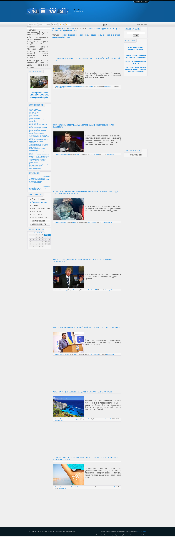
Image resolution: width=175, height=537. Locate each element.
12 (49, 239)
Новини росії (32, 113)
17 (42, 241)
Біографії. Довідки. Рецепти (37, 160)
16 (39, 241)
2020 (64, 28)
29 (36, 246)
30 (39, 246)
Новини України (33, 109)
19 (49, 241)
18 (46, 241)
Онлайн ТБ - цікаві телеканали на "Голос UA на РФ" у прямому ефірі (39, 155)
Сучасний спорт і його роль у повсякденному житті (38, 188)
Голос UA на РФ (109, 86)
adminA (91, 86)
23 (39, 244)
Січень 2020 (40, 233)
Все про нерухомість (35, 168)
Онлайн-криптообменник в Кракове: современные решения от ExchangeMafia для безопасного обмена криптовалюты (39, 181)
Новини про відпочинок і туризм (38, 139)
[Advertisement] (135, 112)
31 (42, 246)
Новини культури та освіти (37, 120)
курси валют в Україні (110, 28)
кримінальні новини (61, 37)
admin (77, 154)
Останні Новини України (62, 354)
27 (30, 246)
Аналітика (46, 176)
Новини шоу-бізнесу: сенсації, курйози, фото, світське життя (38, 128)
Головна (33, 24)
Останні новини (36, 105)
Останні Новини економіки (62, 154)
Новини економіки (34, 118)
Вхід (55, 24)
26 (49, 244)
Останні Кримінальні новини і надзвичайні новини (69, 86)
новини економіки (111, 35)
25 (46, 244)
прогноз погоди (59, 31)
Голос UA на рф (141, 531)
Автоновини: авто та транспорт (38, 135)
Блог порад (130, 41)
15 (36, 241)
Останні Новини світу (61, 222)
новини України (67, 35)
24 (42, 244)
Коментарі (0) (61, 87)
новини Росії (82, 35)
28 (33, 246)
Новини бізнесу (33, 162)
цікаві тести (72, 31)
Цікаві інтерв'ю (33, 147)
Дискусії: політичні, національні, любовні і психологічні (38, 164)
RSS (62, 24)
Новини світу (33, 117)
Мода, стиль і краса (35, 167)
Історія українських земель (37, 148)
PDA (69, 24)
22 (36, 244)
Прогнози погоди (34, 112)
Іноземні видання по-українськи (38, 144)
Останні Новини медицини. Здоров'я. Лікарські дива (70, 486)
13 (30, 241)
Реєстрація (45, 24)
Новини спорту (33, 123)
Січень (71, 28)
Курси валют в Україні (35, 110)
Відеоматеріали (33, 150)
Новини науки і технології (36, 133)
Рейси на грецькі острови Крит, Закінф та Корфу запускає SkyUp (82, 392)
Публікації (34, 173)
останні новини (93, 28)
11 (46, 239)
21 (33, 244)
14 (33, 241)
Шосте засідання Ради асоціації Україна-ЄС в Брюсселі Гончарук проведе (87, 327)
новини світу (96, 35)
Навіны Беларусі (34, 115)
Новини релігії (33, 121)
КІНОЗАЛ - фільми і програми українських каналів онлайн (38, 158)
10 (42, 239)
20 (30, 244)
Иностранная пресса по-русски (38, 145)
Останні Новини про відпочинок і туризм (67, 419)
